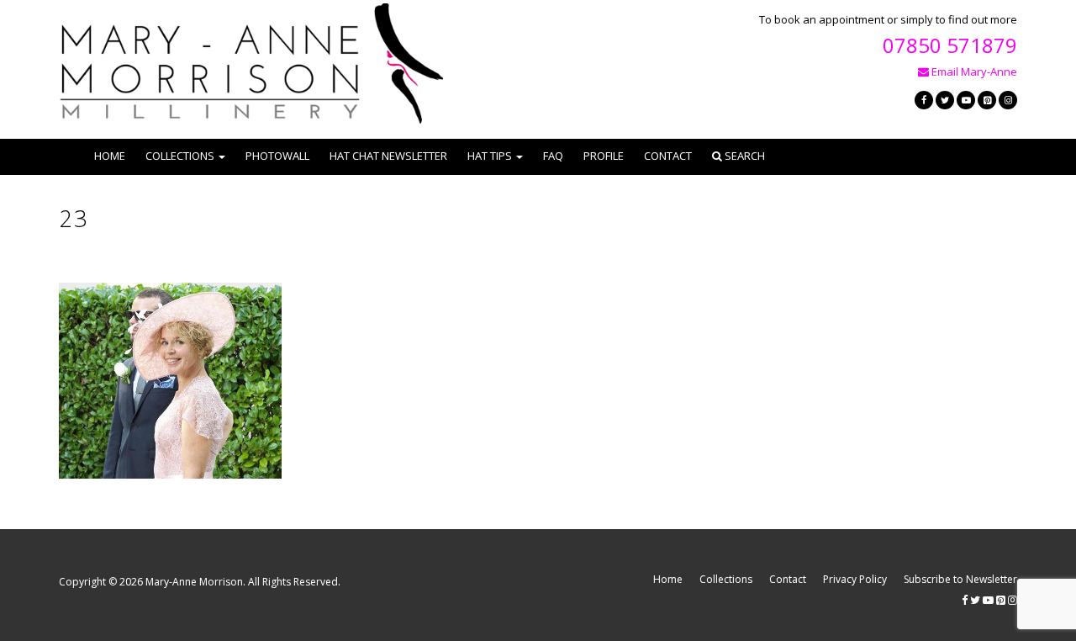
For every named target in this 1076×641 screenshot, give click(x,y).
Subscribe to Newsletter (960, 579)
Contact (668, 155)
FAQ (553, 155)
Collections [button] (179, 155)
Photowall (277, 155)
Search (743, 155)
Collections (725, 579)
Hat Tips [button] (489, 155)
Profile (603, 155)
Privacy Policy (855, 579)
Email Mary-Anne (973, 71)
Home (109, 155)
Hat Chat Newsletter (388, 155)
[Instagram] (1008, 100)
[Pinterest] (987, 100)
